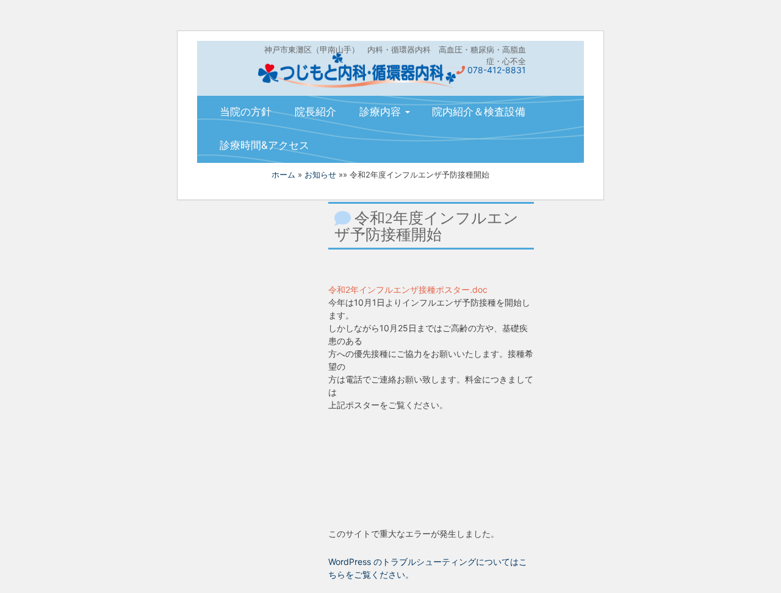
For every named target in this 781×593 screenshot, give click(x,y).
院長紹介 (315, 112)
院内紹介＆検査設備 (478, 112)
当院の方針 (246, 112)
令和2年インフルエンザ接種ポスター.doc (408, 289)
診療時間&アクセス (264, 145)
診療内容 (381, 112)
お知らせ (320, 174)
